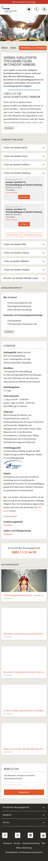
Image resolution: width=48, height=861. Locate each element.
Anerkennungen (10, 516)
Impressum (7, 843)
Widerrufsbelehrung (24, 848)
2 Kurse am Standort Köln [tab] (14, 244)
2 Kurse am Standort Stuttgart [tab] (16, 270)
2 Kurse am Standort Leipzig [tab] (16, 253)
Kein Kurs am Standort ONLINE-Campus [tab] (21, 278)
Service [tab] (6, 822)
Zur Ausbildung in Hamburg (32, 235)
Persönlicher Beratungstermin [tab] (16, 807)
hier (34, 2)
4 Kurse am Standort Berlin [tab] (15, 148)
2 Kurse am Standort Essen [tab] (15, 156)
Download (7, 525)
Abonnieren (24, 792)
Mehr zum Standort (13, 235)
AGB (43, 843)
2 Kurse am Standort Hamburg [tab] (16, 173)
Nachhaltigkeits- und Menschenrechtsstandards (24, 852)
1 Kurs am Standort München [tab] (16, 261)
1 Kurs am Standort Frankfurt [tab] (16, 165)
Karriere (17, 843)
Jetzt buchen (24, 197)
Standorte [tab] (7, 815)
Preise (4, 48)
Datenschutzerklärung (31, 843)
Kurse (13, 48)
